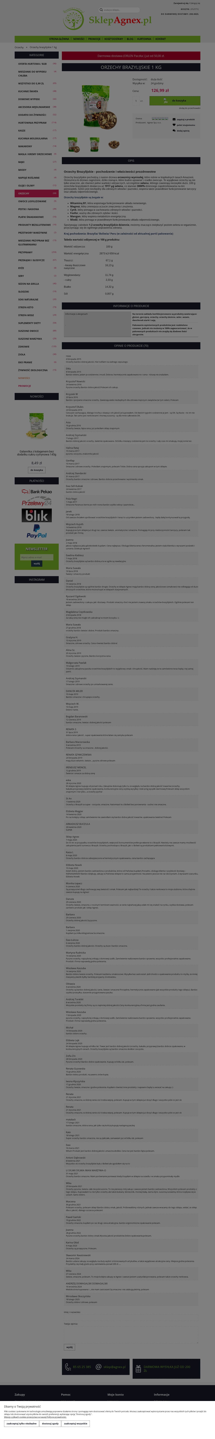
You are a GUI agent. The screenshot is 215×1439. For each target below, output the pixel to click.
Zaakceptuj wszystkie (75, 1423)
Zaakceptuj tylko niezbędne (22, 1423)
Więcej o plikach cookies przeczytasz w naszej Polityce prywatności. (35, 1417)
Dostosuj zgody (50, 1423)
